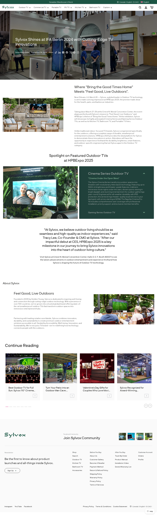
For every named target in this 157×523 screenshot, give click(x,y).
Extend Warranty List (123, 467)
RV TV (67, 7)
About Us (93, 456)
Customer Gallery (97, 459)
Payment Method (96, 467)
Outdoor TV (24, 7)
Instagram (8, 506)
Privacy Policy (95, 481)
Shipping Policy (96, 474)
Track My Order (121, 456)
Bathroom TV (94, 7)
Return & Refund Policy (99, 470)
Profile (140, 459)
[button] (146, 2)
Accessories (77, 470)
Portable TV (56, 7)
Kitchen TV (79, 7)
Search (75, 456)
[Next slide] (150, 406)
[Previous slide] (146, 406)
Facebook (28, 506)
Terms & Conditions (103, 506)
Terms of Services (97, 485)
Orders (141, 456)
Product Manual (121, 459)
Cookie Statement (120, 506)
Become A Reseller (97, 463)
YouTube (18, 506)
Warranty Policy (96, 477)
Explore (106, 7)
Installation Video (122, 463)
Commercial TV (40, 7)
